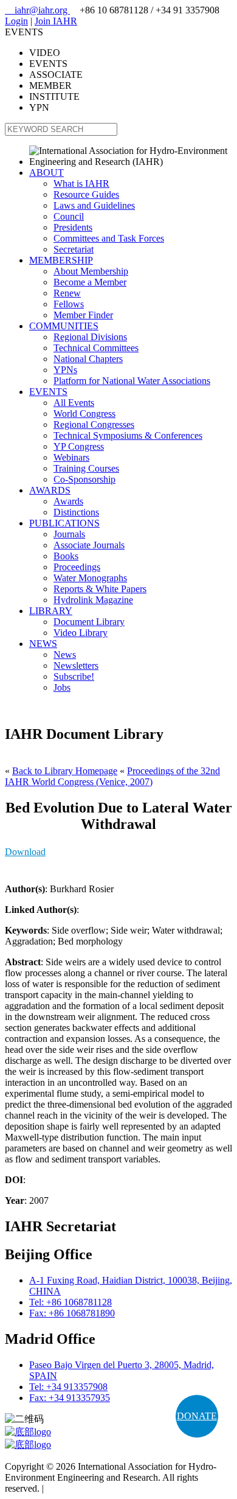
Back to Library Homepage (64, 771)
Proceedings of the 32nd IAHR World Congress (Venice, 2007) (112, 776)
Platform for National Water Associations (131, 381)
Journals (69, 534)
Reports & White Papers (99, 589)
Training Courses (86, 468)
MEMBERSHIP (61, 260)
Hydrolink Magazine (93, 600)
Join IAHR (56, 21)
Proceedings (76, 567)
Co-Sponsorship (84, 479)
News (64, 654)
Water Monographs (90, 578)
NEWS (43, 643)
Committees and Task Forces (108, 238)
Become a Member (89, 282)
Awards (68, 501)
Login (16, 21)
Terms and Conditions (88, 1488)
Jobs (61, 687)
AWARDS (49, 490)
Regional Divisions (90, 337)
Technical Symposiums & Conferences (127, 435)
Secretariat (73, 249)
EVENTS (48, 391)
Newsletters (75, 665)
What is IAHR (81, 183)
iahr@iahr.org (37, 10)
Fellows (68, 304)
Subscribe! (73, 676)
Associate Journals (89, 545)
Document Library (89, 622)
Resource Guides (86, 194)
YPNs (65, 370)
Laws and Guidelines (94, 205)
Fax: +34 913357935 (69, 1397)
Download (25, 852)
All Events (73, 402)
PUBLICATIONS (64, 523)
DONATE (197, 1416)
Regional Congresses (93, 424)
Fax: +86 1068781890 (72, 1313)
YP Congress (78, 446)
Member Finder (83, 315)
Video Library (80, 632)
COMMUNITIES (63, 326)
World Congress (84, 413)
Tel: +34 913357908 (68, 1387)
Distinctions (76, 512)
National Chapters (88, 359)
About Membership (90, 271)
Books (65, 556)
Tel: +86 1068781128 (70, 1302)
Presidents (72, 227)
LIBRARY (50, 611)
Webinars (71, 457)
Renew (67, 293)
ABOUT (46, 172)
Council (68, 216)
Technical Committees (96, 348)
